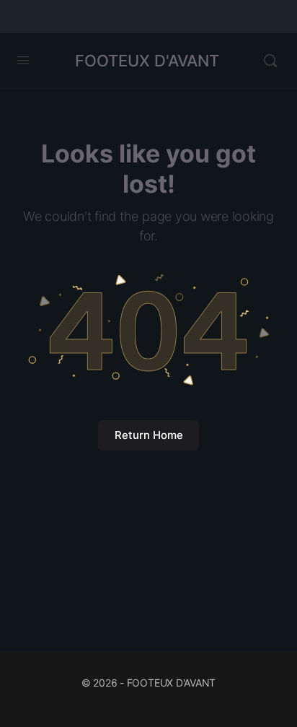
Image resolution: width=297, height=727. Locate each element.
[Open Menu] (23, 59)
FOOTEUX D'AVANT (147, 60)
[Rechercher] (270, 60)
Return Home (149, 435)
